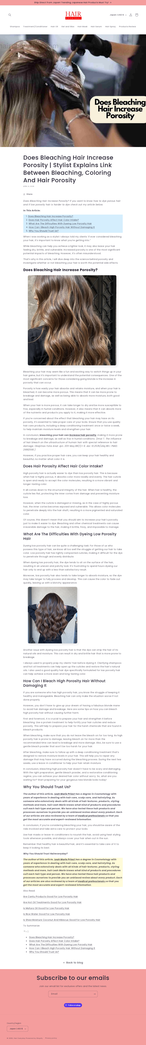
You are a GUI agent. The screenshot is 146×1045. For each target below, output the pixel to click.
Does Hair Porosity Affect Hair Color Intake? (54, 220)
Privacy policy (51, 1038)
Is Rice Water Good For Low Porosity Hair (46, 914)
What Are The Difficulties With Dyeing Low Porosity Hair (60, 223)
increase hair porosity (82, 435)
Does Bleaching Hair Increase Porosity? (50, 216)
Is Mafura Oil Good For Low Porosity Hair (46, 908)
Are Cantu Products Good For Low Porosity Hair (50, 896)
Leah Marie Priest (65, 793)
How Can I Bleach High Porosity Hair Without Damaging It (62, 227)
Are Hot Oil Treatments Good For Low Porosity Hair (52, 902)
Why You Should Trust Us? (44, 230)
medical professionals (91, 815)
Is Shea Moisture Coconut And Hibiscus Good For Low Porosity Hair (61, 919)
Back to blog (74, 962)
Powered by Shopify (34, 1038)
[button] (10, 15)
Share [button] (29, 194)
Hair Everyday (19, 1038)
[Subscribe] (94, 994)
